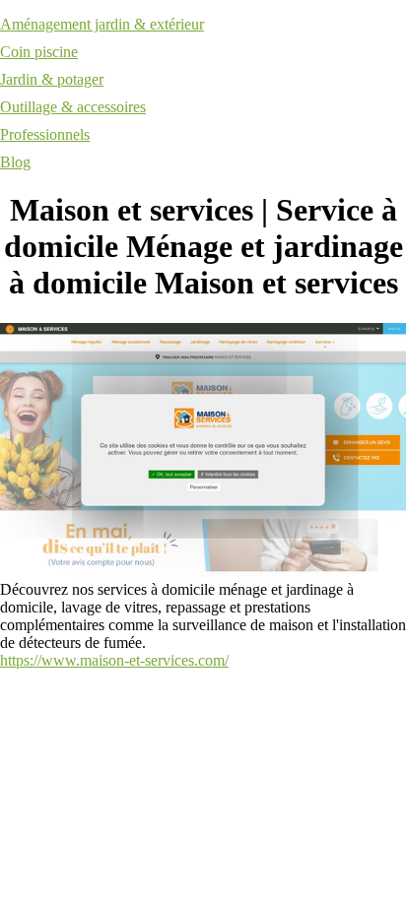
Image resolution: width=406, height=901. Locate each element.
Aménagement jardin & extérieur (102, 24)
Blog (15, 162)
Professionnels (45, 134)
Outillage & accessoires (73, 106)
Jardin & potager (51, 79)
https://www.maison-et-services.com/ (114, 660)
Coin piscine (39, 51)
